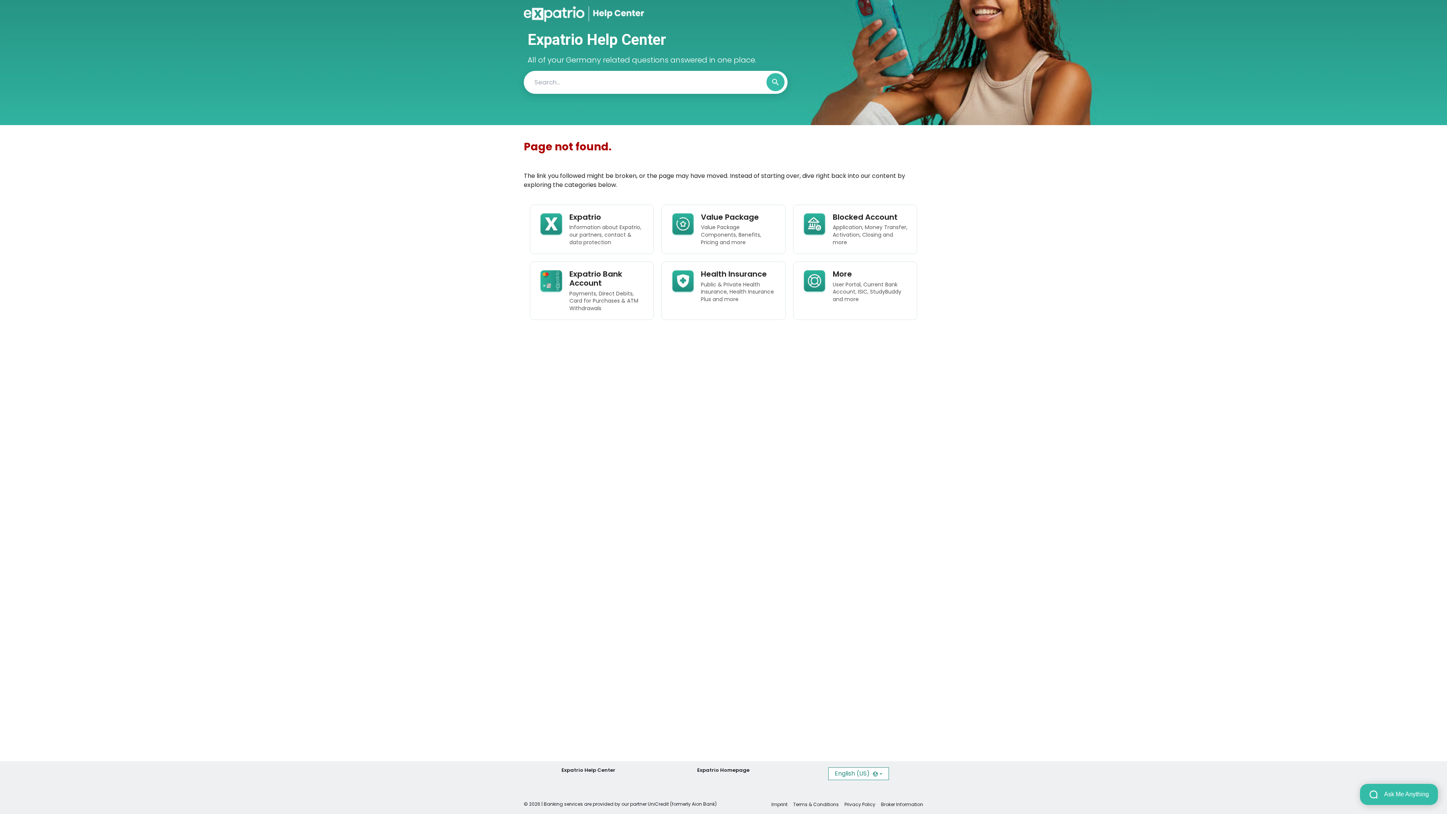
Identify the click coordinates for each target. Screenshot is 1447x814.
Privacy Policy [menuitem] (859, 804)
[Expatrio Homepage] (556, 14)
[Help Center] (611, 14)
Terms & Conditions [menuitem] (816, 804)
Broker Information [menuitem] (902, 804)
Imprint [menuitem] (779, 804)
